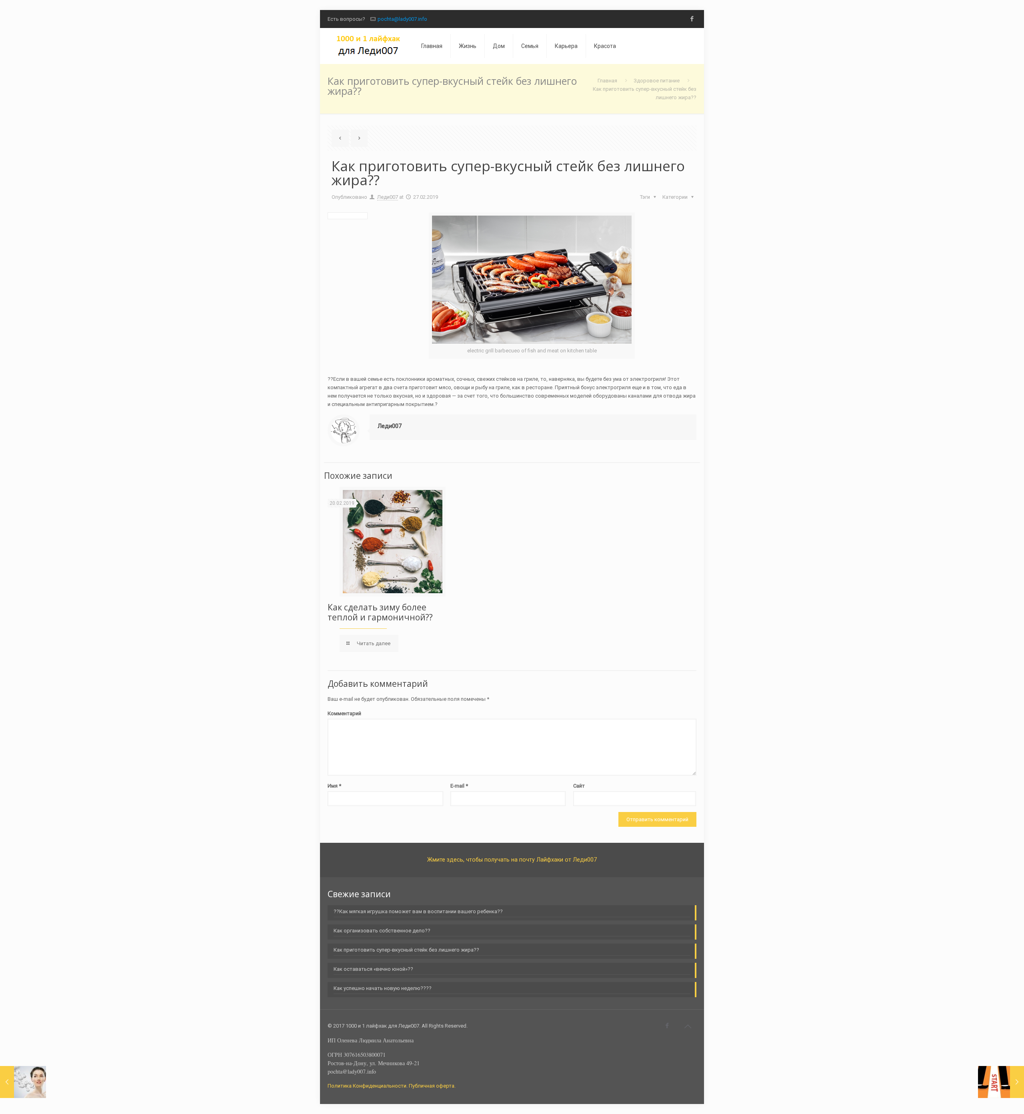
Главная (607, 81)
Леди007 (387, 197)
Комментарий (344, 713)
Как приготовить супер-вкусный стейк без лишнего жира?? (406, 950)
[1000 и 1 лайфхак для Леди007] (368, 46)
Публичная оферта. (432, 1086)
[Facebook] (692, 18)
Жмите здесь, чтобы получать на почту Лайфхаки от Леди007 (512, 859)
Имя (334, 786)
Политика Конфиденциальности (367, 1086)
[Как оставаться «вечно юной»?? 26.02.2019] (23, 1082)
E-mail (459, 786)
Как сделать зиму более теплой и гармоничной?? (380, 612)
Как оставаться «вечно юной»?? (373, 969)
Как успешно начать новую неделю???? (383, 988)
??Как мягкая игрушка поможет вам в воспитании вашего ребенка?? (418, 911)
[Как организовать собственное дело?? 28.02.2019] (1001, 1082)
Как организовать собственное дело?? (382, 931)
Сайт (579, 786)
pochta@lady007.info (402, 19)
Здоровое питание (657, 81)
